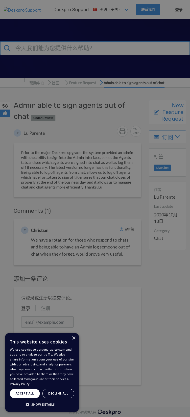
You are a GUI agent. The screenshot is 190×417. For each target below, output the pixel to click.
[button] (42, 404)
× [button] (73, 338)
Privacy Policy (19, 384)
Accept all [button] (25, 393)
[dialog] (42, 372)
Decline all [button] (58, 393)
